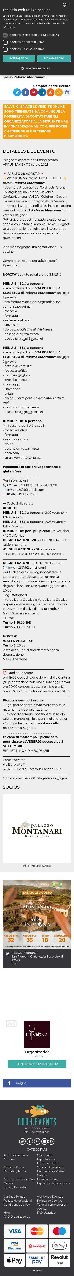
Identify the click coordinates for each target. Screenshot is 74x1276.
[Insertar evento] (59, 92)
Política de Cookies (49, 1200)
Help (7, 1212)
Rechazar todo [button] (54, 58)
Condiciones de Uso (17, 1204)
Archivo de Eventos (50, 1196)
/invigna (20, 1083)
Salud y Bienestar (15, 1187)
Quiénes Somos (14, 1196)
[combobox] (64, 5)
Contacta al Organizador (37, 1064)
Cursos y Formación (50, 1167)
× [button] (69, 4)
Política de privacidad (18, 1200)
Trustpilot (37, 1270)
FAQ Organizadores (17, 1216)
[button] (37, 68)
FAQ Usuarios (46, 1212)
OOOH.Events (41, 1128)
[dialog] (37, 37)
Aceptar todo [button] (19, 58)
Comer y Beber (14, 1167)
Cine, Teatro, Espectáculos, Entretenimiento (48, 1159)
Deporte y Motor (15, 1171)
